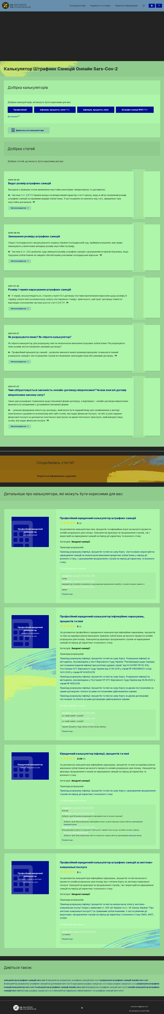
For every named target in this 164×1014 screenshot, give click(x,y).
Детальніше (13, 116)
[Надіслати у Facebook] (102, 476)
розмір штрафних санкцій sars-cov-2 (38, 991)
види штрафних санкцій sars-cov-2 (122, 984)
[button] (144, 5)
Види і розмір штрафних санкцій (29, 183)
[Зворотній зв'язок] (159, 6)
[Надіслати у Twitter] (105, 476)
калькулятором (70, 824)
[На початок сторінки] (82, 1008)
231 (28, 195)
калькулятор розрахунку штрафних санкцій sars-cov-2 (74, 980)
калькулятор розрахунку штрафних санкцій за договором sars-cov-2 (39, 983)
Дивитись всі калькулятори (30, 130)
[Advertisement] (82, 43)
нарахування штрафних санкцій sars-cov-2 (89, 984)
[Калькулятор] (152, 6)
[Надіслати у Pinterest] (108, 476)
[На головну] (16, 5)
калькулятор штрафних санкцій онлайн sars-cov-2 (61, 987)
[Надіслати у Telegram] (111, 476)
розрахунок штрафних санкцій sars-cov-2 (108, 987)
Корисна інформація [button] (126, 5)
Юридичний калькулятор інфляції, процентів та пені (94, 753)
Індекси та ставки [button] (100, 5)
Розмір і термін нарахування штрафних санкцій (39, 289)
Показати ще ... (68, 594)
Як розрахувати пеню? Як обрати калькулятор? (39, 337)
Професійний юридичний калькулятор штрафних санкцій (98, 518)
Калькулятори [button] (78, 5)
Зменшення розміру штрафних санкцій (34, 236)
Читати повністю (18, 208)
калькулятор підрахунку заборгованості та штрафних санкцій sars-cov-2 (89, 990)
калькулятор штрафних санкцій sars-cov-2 (25, 980)
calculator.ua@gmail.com (139, 1006)
